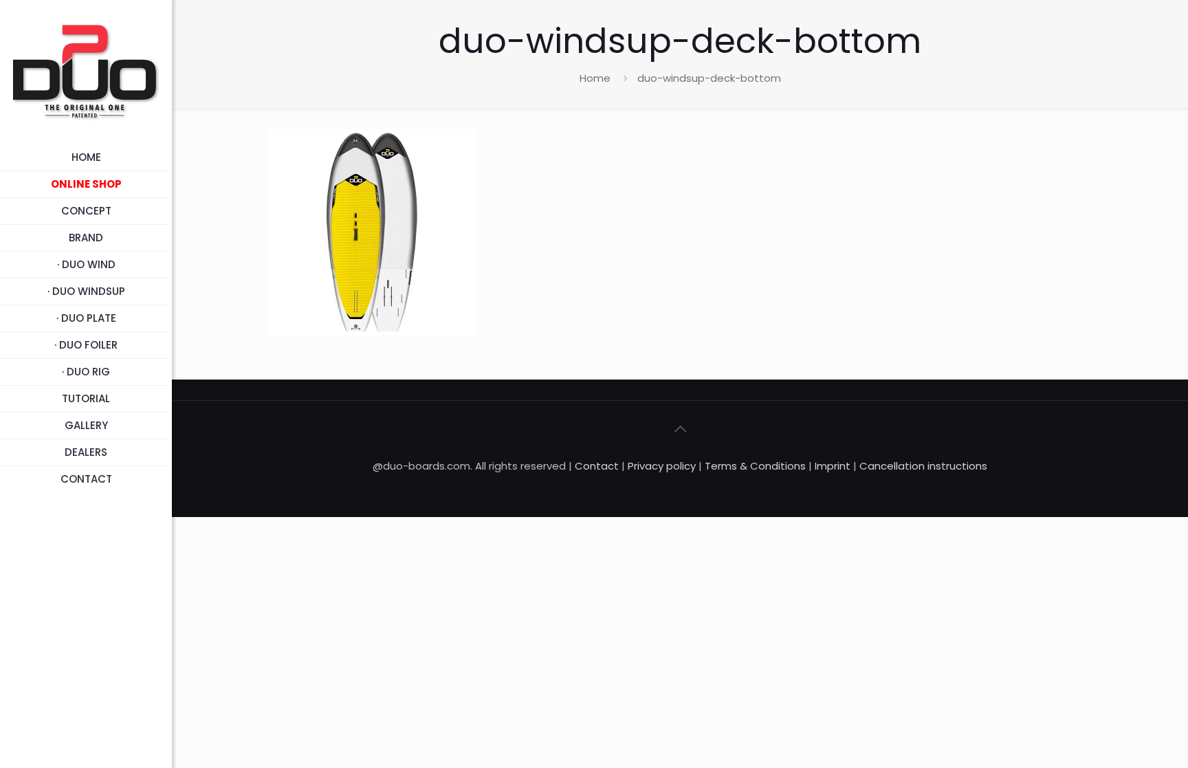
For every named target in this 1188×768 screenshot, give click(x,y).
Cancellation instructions (923, 466)
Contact (597, 466)
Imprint (832, 466)
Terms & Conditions (755, 466)
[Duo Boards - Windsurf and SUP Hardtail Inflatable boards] (86, 72)
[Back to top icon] (680, 429)
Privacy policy (663, 466)
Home (595, 78)
